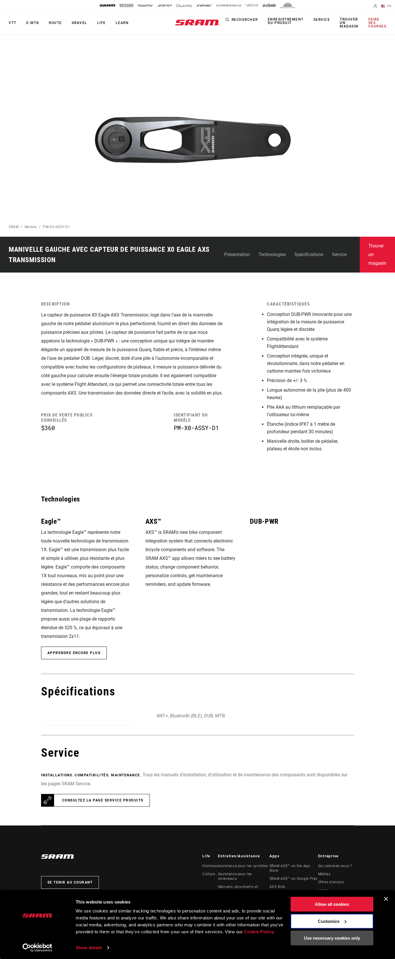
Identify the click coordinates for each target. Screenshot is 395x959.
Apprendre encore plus (74, 653)
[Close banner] (386, 899)
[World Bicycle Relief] (288, 5)
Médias (324, 874)
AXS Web (277, 887)
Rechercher (245, 20)
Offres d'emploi (331, 882)
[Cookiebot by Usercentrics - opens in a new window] (37, 947)
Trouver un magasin (349, 22)
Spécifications (308, 254)
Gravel (79, 23)
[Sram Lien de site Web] (197, 22)
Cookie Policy (259, 931)
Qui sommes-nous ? (335, 866)
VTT (12, 23)
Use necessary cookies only (332, 938)
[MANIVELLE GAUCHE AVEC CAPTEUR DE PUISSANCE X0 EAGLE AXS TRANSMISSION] (192, 143)
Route (55, 23)
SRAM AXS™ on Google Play (294, 879)
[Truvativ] (145, 5)
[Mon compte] (375, 6)
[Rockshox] (126, 5)
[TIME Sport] (204, 5)
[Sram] (107, 5)
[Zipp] (164, 5)
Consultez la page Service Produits (102, 800)
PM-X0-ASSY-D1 (56, 227)
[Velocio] (251, 5)
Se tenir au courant (70, 882)
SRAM (14, 227)
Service (321, 20)
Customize (328, 921)
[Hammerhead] (229, 5)
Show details (89, 947)
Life (101, 23)
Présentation (237, 254)
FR (388, 6)
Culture (208, 874)
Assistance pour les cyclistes (243, 866)
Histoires (210, 866)
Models (31, 227)
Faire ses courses (377, 22)
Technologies (272, 254)
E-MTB (32, 23)
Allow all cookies (332, 904)
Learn (122, 23)
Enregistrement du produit (286, 21)
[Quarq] (184, 5)
